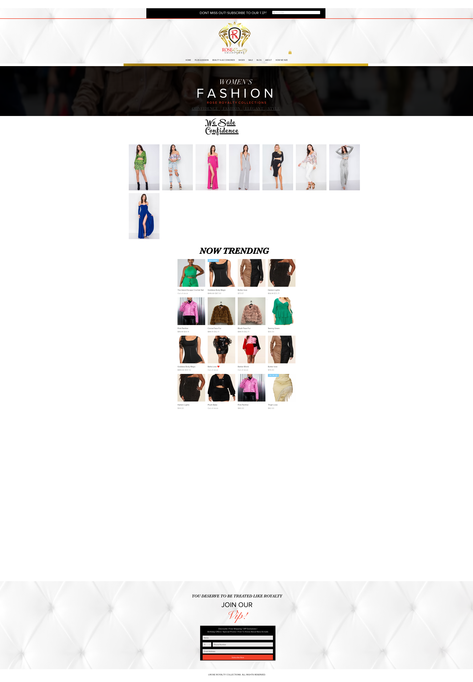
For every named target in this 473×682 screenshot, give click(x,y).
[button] (290, 52)
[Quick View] (191, 273)
